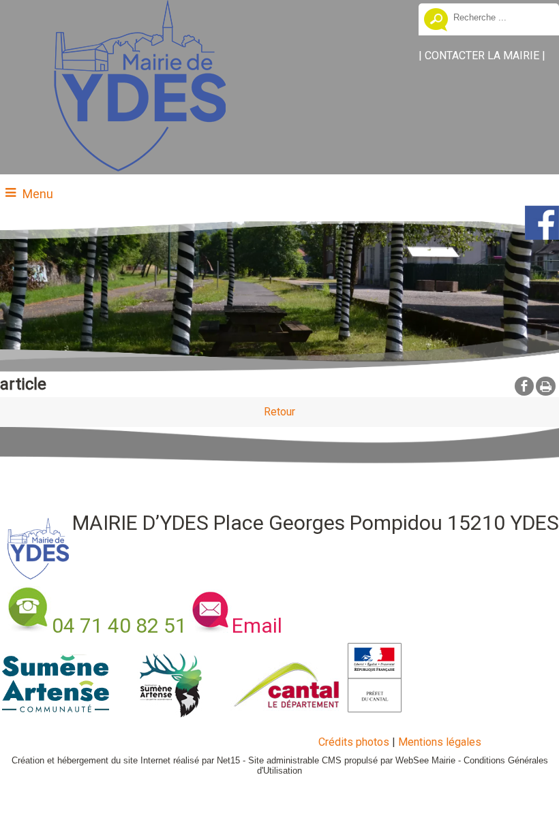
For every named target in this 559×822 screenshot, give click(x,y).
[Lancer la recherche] (436, 21)
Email (257, 625)
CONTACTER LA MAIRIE (482, 55)
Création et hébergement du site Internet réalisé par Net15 (126, 760)
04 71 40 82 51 (119, 625)
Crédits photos (353, 742)
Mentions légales (439, 742)
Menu (37, 194)
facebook (524, 385)
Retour (279, 411)
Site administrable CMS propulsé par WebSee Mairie (351, 760)
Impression (546, 386)
